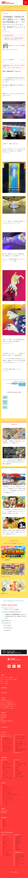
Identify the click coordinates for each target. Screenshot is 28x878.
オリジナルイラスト (19, 734)
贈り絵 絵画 (6, 745)
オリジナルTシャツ (21, 854)
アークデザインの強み (7, 677)
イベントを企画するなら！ (8, 702)
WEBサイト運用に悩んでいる (9, 704)
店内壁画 (18, 849)
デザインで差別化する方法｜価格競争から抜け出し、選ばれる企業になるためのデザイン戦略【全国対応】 (14, 461)
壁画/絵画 (18, 751)
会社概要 (4, 716)
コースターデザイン (21, 859)
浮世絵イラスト (18, 752)
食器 (17, 770)
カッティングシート (8, 796)
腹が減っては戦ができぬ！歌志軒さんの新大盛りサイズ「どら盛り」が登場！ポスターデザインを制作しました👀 (14, 532)
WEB (3, 808)
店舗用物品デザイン (19, 852)
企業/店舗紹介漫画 (20, 749)
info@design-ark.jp (7, 620)
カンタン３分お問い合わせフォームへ (14, 651)
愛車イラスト (6, 750)
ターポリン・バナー (8, 800)
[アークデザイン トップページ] (7, 2)
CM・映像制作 (6, 854)
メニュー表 (6, 776)
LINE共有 (22, 385)
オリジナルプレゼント (8, 798)
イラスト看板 (19, 742)
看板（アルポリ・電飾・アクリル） (12, 794)
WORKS (4, 688)
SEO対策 (4, 812)
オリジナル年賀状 (7, 749)
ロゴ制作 (5, 762)
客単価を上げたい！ (7, 700)
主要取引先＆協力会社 (7, 720)
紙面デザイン (5, 759)
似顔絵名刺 (6, 738)
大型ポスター (6, 791)
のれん (17, 767)
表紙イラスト (19, 745)
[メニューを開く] (25, 2)
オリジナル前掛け (20, 856)
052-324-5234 (10, 605)
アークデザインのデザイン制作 (9, 679)
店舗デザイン (18, 834)
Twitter (14, 383)
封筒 (17, 865)
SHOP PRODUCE (7, 832)
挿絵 (17, 747)
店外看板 (18, 838)
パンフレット (6, 772)
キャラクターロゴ (7, 743)
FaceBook (22, 383)
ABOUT (3, 712)
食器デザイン (19, 857)
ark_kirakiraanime (8, 627)
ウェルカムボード (7, 741)
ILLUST (3, 732)
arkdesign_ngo (8, 622)
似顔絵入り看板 (7, 747)
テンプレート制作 (7, 778)
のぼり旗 (5, 803)
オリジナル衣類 (7, 792)
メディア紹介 (5, 683)
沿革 (3, 718)
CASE (3, 698)
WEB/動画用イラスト (21, 743)
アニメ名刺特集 (5, 559)
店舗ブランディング (7, 834)
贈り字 (4, 825)
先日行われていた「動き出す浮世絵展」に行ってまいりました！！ (14, 39)
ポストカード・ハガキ (8, 787)
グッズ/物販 (19, 772)
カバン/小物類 (19, 776)
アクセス (4, 722)
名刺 (4, 774)
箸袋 (17, 861)
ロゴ (4, 820)
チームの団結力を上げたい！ (9, 706)
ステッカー (6, 802)
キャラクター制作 (20, 736)
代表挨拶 (4, 714)
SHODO (4, 817)
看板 (17, 762)
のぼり (17, 769)
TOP (2, 6)
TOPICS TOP (5, 402)
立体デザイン (18, 759)
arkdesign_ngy (8, 630)
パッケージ (6, 770)
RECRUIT (4, 727)
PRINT (3, 783)
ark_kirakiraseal (8, 625)
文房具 (17, 774)
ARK (2, 675)
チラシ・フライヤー (8, 789)
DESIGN (4, 757)
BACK (5, 397)
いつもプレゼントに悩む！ (8, 708)
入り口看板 (19, 836)
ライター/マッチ (20, 863)
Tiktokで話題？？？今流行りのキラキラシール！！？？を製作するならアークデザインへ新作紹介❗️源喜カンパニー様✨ (14, 511)
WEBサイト (4, 593)
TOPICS (6, 6)
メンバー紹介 (5, 681)
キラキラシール (5, 576)
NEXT (5, 407)
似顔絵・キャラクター (7, 736)
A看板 (17, 844)
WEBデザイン (5, 810)
